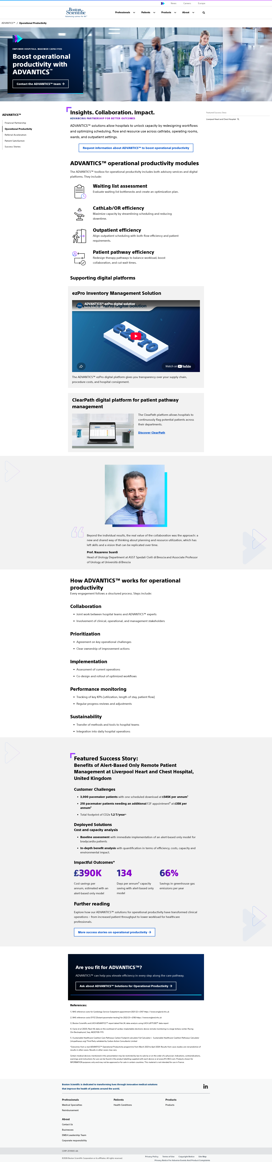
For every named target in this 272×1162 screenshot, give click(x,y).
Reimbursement (70, 1110)
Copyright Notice (186, 1157)
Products (169, 1105)
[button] (203, 12)
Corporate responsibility (74, 1140)
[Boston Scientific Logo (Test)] (76, 12)
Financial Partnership (15, 122)
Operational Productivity (18, 129)
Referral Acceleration (15, 134)
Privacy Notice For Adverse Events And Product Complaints (182, 1160)
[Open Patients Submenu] (154, 12)
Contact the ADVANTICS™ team (39, 84)
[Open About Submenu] (193, 12)
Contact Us (67, 1124)
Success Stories (13, 146)
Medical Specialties (72, 1105)
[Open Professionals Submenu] (134, 12)
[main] (136, 541)
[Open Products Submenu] (175, 12)
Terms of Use (168, 1157)
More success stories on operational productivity (112, 932)
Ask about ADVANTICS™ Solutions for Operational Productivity (124, 986)
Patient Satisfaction (15, 140)
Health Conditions (123, 1105)
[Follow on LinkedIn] (205, 1086)
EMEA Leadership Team (74, 1135)
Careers (187, 3)
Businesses (68, 1129)
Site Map (202, 1157)
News (173, 3)
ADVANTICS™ (11, 114)
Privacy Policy (151, 1157)
